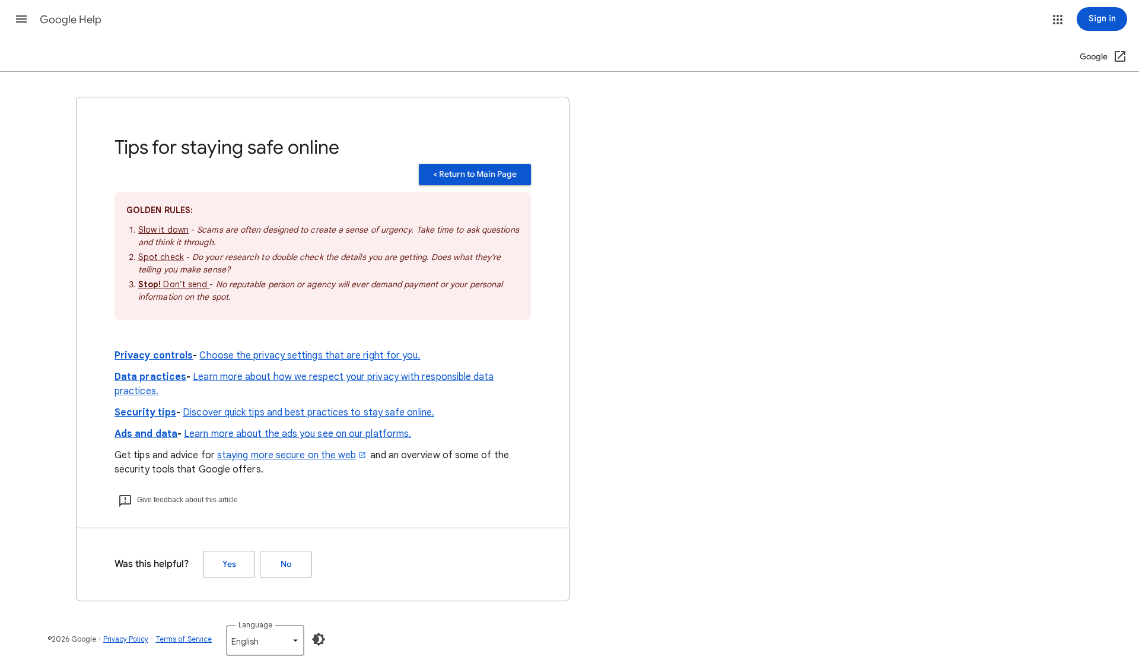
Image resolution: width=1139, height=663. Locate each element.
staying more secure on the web (286, 455)
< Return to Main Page (475, 174)
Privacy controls (153, 355)
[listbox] (265, 640)
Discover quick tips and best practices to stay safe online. (308, 412)
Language (255, 624)
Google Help (70, 19)
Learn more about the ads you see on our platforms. (297, 434)
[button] (21, 19)
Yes (229, 564)
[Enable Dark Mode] (318, 639)
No (286, 564)
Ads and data (145, 434)
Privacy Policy (125, 639)
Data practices (150, 377)
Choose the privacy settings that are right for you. (309, 355)
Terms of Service (183, 639)
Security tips (145, 412)
